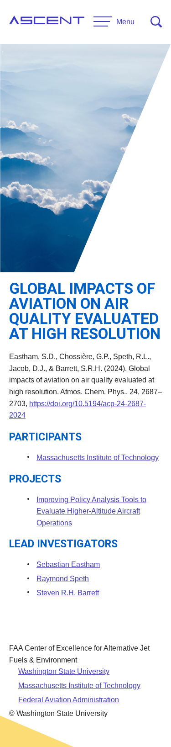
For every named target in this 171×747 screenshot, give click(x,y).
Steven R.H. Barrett (67, 593)
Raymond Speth (62, 579)
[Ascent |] (46, 22)
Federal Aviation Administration (68, 700)
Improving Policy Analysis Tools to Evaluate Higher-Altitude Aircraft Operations (91, 511)
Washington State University (63, 671)
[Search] (156, 21)
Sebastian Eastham (68, 564)
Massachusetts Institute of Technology (97, 457)
